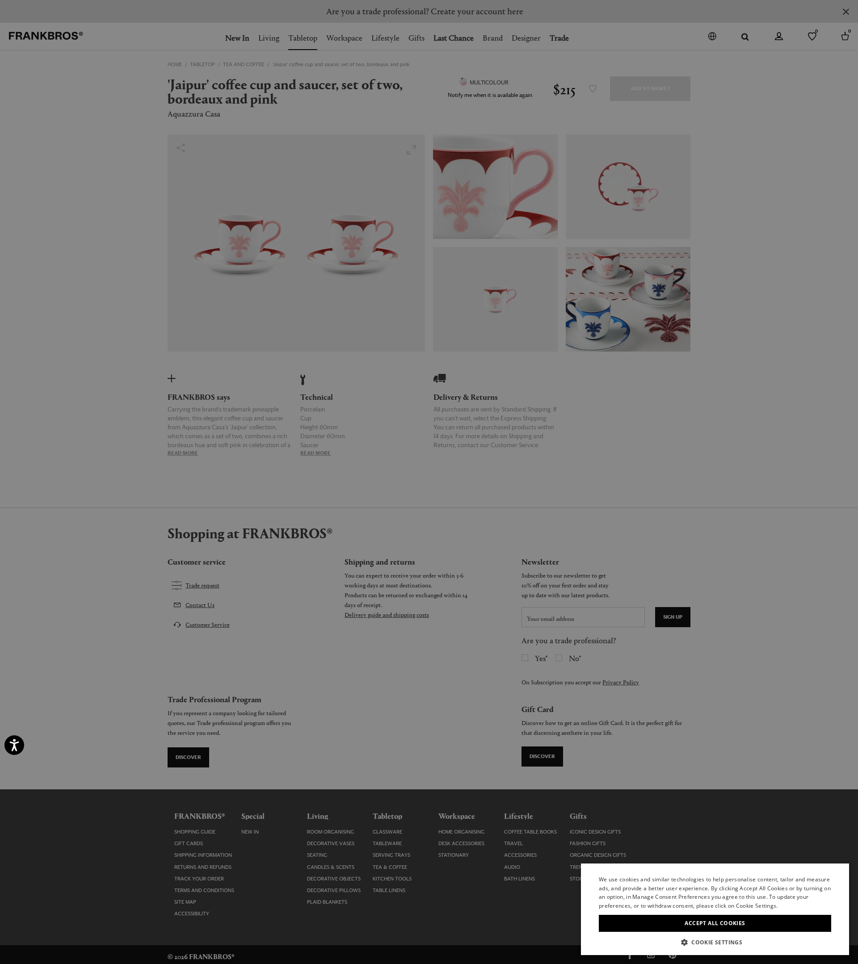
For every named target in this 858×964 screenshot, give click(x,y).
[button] (715, 942)
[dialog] (429, 482)
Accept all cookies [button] (715, 923)
